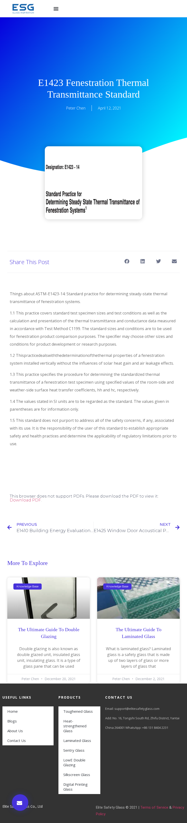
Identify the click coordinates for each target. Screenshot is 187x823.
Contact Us (16, 740)
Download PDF (25, 500)
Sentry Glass (73, 750)
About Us (15, 730)
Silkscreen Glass (76, 774)
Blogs (12, 721)
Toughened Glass (78, 711)
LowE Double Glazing (74, 762)
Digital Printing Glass (75, 787)
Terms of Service (154, 807)
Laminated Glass (77, 740)
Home (12, 711)
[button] (56, 9)
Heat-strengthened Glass (74, 726)
